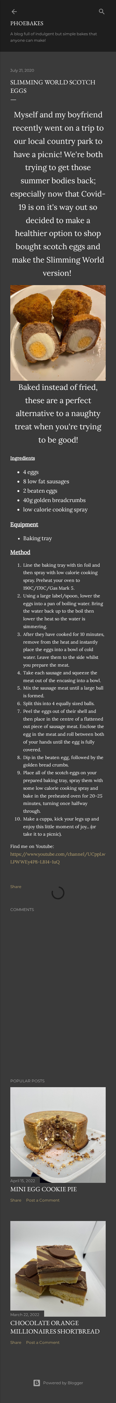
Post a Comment (43, 1200)
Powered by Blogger (63, 1382)
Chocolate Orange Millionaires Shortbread (55, 1327)
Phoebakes (26, 23)
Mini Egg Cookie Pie (43, 1189)
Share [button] (15, 886)
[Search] (102, 10)
